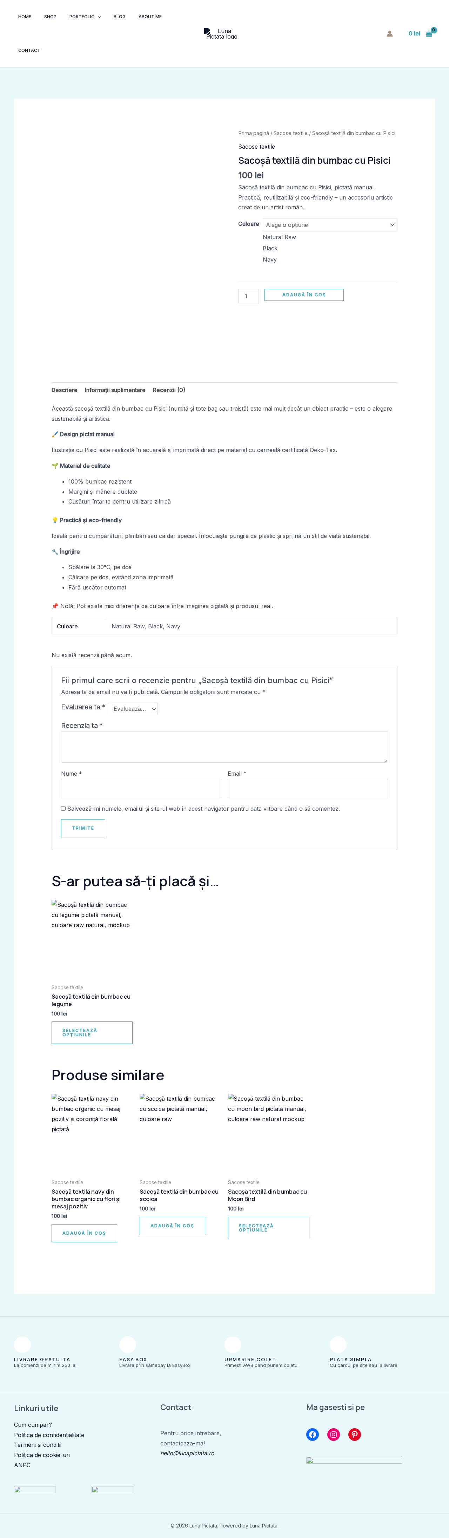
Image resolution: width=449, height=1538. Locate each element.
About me (150, 16)
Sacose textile (291, 133)
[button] (98, 17)
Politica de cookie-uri (42, 1454)
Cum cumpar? (33, 1424)
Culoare (248, 223)
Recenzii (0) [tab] (169, 389)
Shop (50, 16)
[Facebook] (312, 1434)
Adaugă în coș (304, 294)
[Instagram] (333, 1434)
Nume (71, 773)
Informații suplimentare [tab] (115, 389)
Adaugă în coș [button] (84, 1233)
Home (24, 16)
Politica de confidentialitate (49, 1434)
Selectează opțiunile (80, 1032)
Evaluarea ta (83, 707)
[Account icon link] (390, 34)
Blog (120, 16)
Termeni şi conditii (37, 1444)
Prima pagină (253, 133)
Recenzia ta (82, 725)
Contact (29, 50)
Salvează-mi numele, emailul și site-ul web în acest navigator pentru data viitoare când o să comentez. (203, 808)
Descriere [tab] (65, 389)
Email (237, 773)
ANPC (22, 1465)
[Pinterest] (354, 1434)
